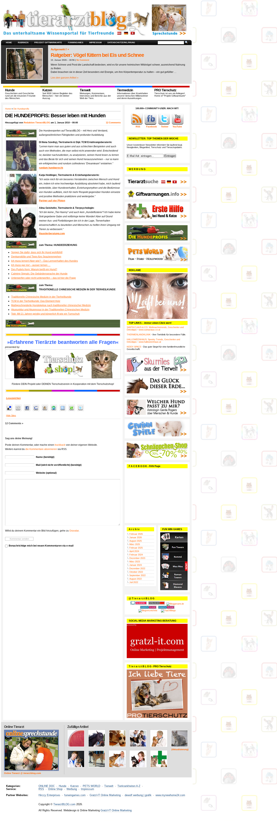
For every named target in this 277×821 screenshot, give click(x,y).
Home (9, 42)
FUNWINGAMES (75, 42)
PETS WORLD (91, 786)
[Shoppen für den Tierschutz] (63, 364)
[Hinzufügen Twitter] (81, 411)
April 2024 (134, 551)
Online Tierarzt (14, 726)
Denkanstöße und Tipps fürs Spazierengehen (36, 256)
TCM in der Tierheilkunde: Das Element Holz (35, 301)
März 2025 (134, 544)
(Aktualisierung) (180, 749)
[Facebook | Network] (150, 124)
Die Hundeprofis (21, 109)
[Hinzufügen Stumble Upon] (55, 411)
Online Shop (55, 789)
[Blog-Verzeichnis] (138, 604)
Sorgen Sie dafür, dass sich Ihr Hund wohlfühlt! (36, 252)
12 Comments (113, 122)
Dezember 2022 (137, 568)
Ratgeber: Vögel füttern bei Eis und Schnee (97, 55)
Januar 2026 (135, 537)
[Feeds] (136, 124)
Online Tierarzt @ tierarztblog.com (22, 773)
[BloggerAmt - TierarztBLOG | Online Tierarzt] (175, 604)
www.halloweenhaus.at (150, 342)
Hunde (62, 786)
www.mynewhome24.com (170, 795)
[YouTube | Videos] (177, 124)
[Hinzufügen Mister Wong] (46, 411)
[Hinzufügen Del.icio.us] (10, 411)
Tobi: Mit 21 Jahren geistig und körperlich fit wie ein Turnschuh (45, 313)
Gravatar (74, 530)
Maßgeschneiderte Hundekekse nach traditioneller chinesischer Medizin (51, 305)
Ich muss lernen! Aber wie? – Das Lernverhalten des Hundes (44, 260)
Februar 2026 (136, 534)
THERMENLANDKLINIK (138, 334)
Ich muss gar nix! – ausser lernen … (30, 265)
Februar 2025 (136, 548)
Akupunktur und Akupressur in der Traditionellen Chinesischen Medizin (50, 309)
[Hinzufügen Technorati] (73, 411)
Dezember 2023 (137, 558)
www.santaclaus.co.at (149, 329)
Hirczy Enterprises (49, 795)
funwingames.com (75, 795)
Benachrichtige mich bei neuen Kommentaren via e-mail (41, 545)
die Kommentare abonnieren (41, 449)
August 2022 (135, 579)
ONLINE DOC (47, 786)
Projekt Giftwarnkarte (48, 42)
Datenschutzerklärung (121, 42)
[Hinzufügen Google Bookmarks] (37, 411)
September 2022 (137, 575)
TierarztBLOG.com (64, 804)
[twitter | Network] (164, 124)
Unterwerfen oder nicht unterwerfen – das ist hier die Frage (43, 278)
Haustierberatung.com (52, 233)
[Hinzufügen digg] (19, 411)
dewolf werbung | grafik (138, 795)
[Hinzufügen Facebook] (28, 411)
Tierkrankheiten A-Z (128, 786)
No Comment (82, 60)
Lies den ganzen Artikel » (64, 77)
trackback (60, 444)
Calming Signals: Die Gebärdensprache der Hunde (39, 273)
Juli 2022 (133, 582)
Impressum (95, 42)
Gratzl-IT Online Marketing (105, 795)
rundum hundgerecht (51, 167)
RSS (41, 789)
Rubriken (23, 42)
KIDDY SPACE (134, 346)
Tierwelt (108, 786)
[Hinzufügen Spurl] (64, 411)
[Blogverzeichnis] (147, 610)
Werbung (72, 789)
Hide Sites (11, 415)
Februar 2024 (136, 554)
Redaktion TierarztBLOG (37, 122)
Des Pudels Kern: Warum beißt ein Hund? (34, 269)
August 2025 (135, 541)
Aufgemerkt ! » (60, 49)
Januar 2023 (135, 565)
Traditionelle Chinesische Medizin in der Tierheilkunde (41, 296)
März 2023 (134, 561)
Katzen (74, 786)
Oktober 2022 (136, 572)
